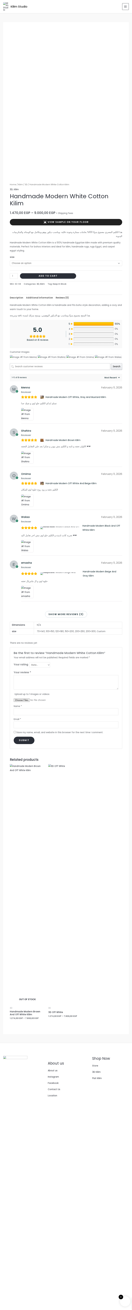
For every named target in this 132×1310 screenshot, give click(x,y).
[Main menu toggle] (125, 6)
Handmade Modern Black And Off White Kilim (101, 528)
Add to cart (48, 275)
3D (26, 184)
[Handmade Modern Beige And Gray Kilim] (61, 573)
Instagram (53, 1076)
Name (18, 706)
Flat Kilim (97, 1078)
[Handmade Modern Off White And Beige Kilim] (42, 483)
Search (116, 366)
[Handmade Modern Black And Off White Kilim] (60, 528)
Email (17, 719)
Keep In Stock (59, 284)
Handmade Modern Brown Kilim (63, 440)
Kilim (20, 184)
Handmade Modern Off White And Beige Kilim (71, 483)
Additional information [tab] (39, 297)
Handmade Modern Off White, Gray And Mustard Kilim (76, 397)
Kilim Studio (19, 6)
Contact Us (54, 1089)
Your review (22, 672)
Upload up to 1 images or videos (31, 694)
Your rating (21, 664)
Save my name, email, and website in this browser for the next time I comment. (59, 732)
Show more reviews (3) (66, 614)
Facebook (53, 1083)
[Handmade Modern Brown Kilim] (42, 440)
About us (52, 1070)
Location (52, 1095)
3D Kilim (96, 1072)
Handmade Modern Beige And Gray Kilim (99, 573)
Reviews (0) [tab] (62, 297)
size (12, 257)
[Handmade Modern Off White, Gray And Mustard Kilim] (42, 397)
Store (95, 1065)
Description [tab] (16, 297)
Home (13, 184)
